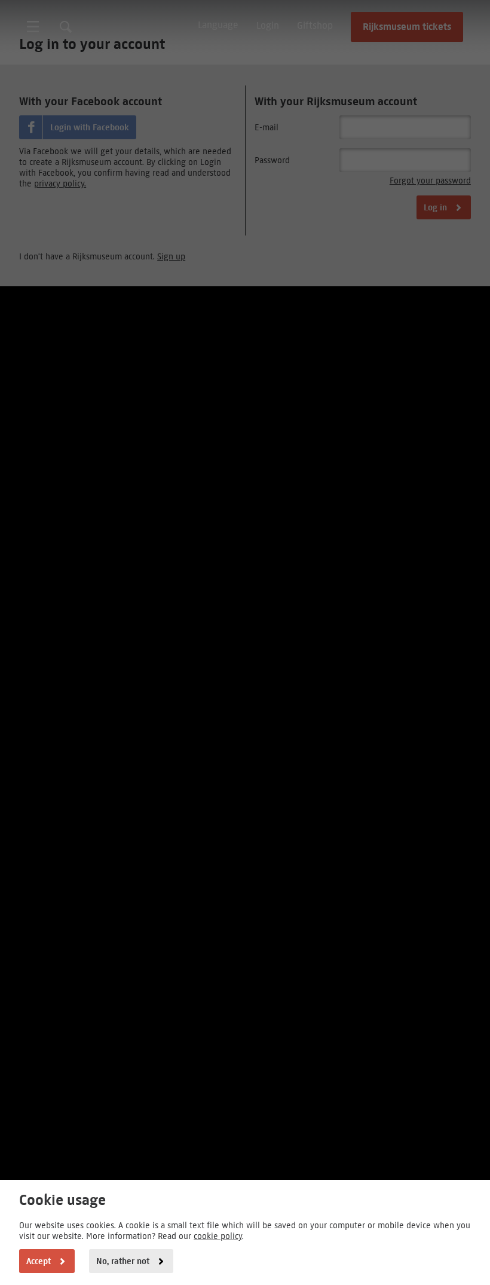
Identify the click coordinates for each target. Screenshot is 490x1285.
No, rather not (122, 1261)
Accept (38, 1261)
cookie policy (218, 1236)
